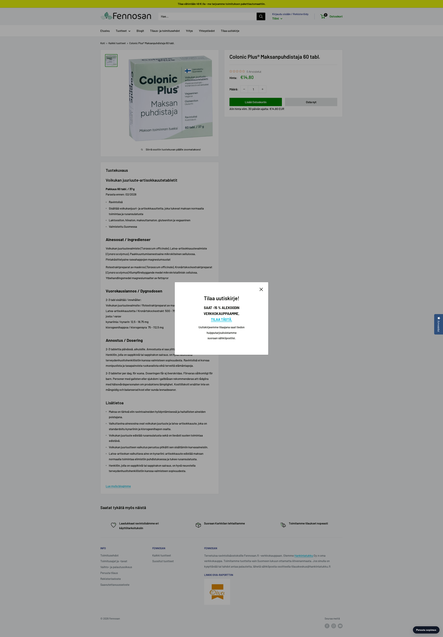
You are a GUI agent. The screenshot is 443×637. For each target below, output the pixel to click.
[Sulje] (261, 289)
